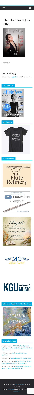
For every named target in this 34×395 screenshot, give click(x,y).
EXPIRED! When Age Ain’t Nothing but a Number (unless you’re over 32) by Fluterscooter (17, 348)
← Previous (6, 63)
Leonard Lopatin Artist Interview (21, 358)
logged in (14, 77)
